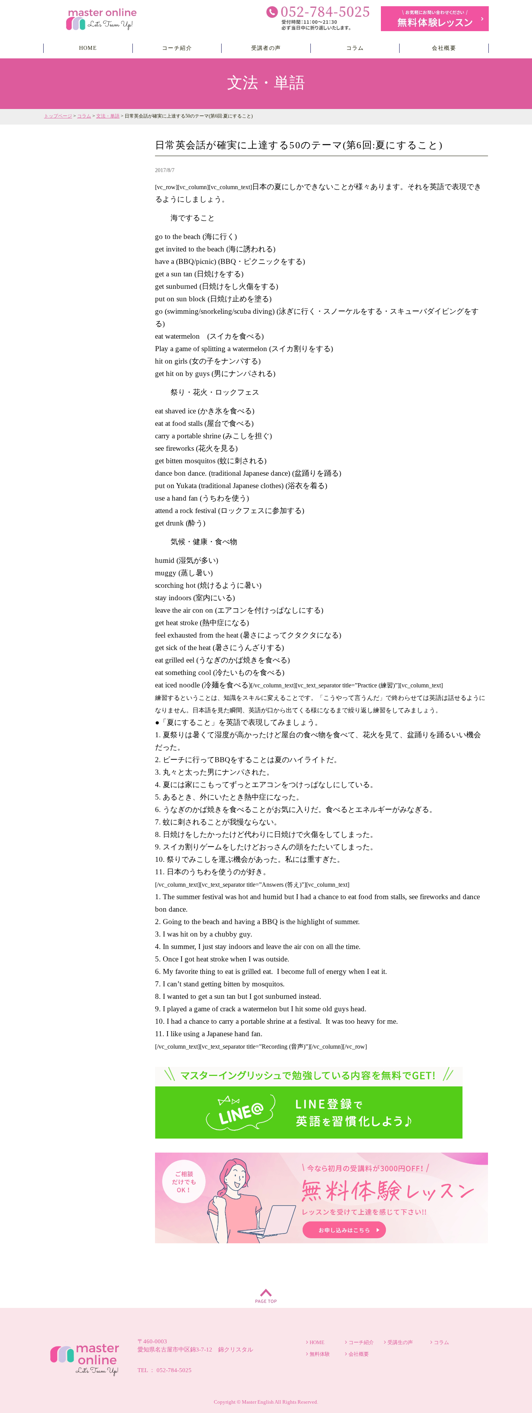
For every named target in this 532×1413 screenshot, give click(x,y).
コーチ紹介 (177, 48)
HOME (88, 48)
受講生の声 (400, 1342)
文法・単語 (108, 116)
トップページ (58, 116)
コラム (355, 48)
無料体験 (320, 1354)
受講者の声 (266, 48)
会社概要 (444, 48)
